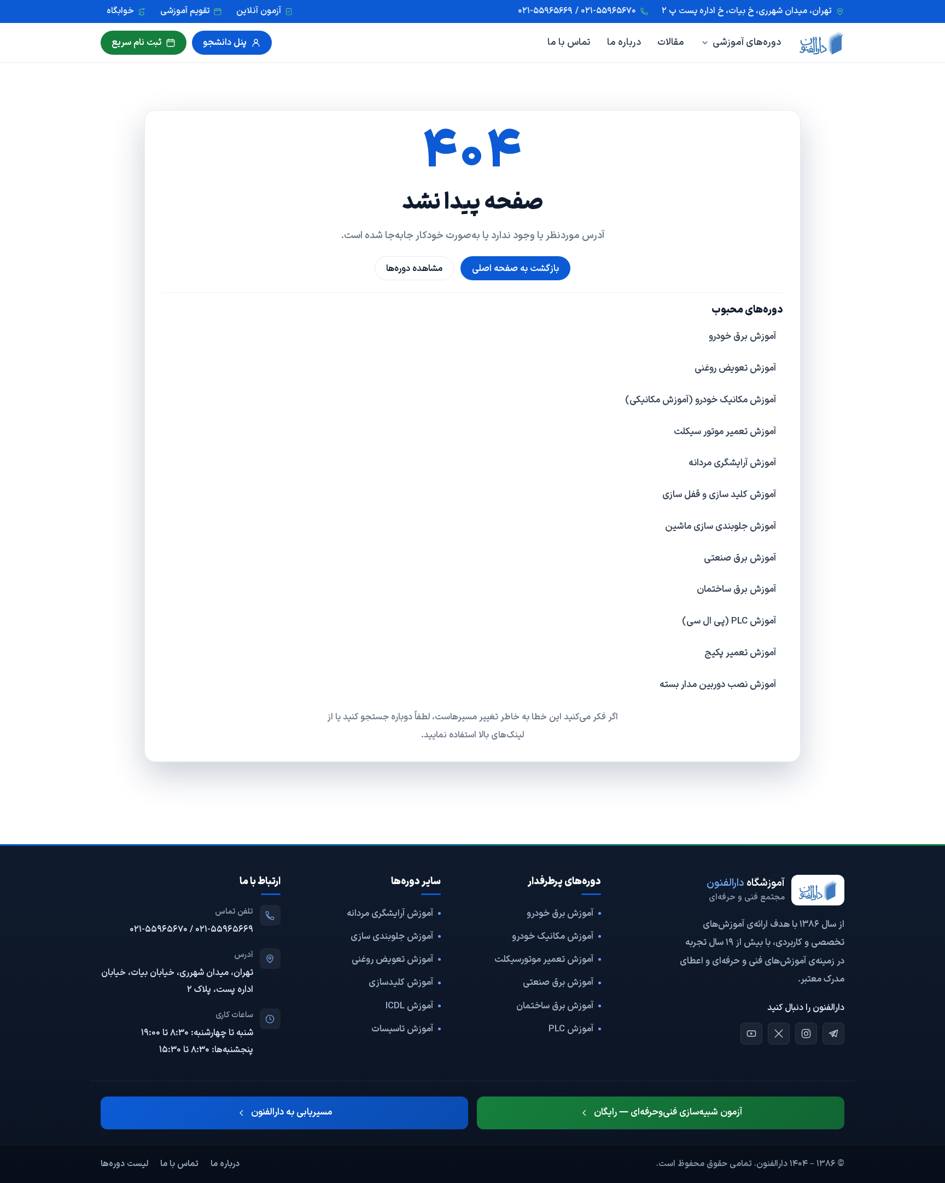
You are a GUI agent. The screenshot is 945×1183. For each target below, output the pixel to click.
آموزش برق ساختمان (736, 589)
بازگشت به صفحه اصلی (515, 268)
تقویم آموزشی (185, 11)
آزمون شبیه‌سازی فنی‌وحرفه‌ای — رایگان (668, 1112)
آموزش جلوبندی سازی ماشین (720, 527)
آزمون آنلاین (258, 11)
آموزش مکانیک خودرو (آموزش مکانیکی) (700, 400)
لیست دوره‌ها (124, 1163)
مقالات (670, 42)
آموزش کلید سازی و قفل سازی (719, 495)
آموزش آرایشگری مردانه (732, 463)
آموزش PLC (571, 1029)
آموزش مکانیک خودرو (552, 936)
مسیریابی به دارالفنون (291, 1112)
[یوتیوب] (751, 1033)
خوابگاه (120, 11)
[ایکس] (779, 1033)
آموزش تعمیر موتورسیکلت (543, 959)
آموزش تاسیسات (402, 1029)
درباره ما (624, 42)
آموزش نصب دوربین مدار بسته (718, 685)
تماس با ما (569, 42)
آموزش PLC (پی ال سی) (729, 621)
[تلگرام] (833, 1033)
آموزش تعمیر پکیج (740, 653)
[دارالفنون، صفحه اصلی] (821, 42)
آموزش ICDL (409, 1006)
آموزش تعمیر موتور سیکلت (725, 432)
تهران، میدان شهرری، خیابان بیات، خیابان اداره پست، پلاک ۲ (177, 981)
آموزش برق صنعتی (740, 558)
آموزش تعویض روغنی (735, 368)
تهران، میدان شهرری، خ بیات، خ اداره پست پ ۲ (747, 11)
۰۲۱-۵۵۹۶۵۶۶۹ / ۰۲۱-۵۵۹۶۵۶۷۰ (191, 929)
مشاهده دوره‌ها (414, 268)
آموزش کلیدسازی (401, 982)
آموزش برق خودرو (742, 337)
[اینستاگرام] (806, 1033)
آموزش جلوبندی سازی (392, 936)
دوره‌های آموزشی (747, 42)
